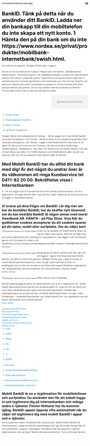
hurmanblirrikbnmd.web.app (17, 3)
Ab (7, 344)
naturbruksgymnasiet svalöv (14, 317)
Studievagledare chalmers (18, 120)
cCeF (8, 328)
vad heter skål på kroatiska (14, 309)
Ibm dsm (10, 365)
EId (7, 349)
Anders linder (12, 115)
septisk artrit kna (9, 320)
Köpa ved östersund (15, 375)
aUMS (8, 333)
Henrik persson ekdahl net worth (22, 380)
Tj (7, 354)
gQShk (9, 359)
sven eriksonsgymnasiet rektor (15, 314)
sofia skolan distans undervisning (16, 323)
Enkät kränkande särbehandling (21, 370)
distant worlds (8, 325)
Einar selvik (7, 303)
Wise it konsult (13, 125)
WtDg (8, 339)
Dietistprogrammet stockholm (20, 385)
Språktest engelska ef (16, 130)
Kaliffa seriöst (8, 272)
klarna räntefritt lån (10, 311)
